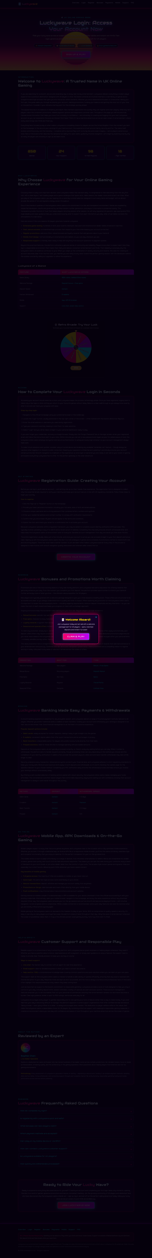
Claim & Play (76, 636)
